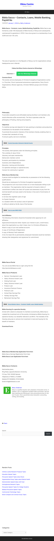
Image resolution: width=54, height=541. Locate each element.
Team (5, 423)
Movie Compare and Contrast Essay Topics (14, 494)
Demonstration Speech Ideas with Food (13, 482)
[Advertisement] (27, 49)
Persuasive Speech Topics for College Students (15, 487)
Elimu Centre (27, 4)
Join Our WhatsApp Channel (27, 73)
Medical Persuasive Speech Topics (12, 489)
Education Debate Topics (9, 474)
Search (4, 430)
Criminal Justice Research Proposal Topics (14, 471)
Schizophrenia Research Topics (11, 484)
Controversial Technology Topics (11, 492)
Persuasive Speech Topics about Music (13, 477)
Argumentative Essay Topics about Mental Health (16, 479)
